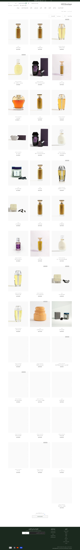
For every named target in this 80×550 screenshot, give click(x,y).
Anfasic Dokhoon (62, 46)
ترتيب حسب (58, 16)
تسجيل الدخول (10, 5)
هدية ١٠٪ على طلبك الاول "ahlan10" (40, 0)
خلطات (40, 46)
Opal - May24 (63, 11)
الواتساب (32, 3)
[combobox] (13, 3)
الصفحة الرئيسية (69, 11)
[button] (64, 16)
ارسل (26, 533)
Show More (40, 516)
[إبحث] (12, 3)
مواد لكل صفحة (70, 16)
